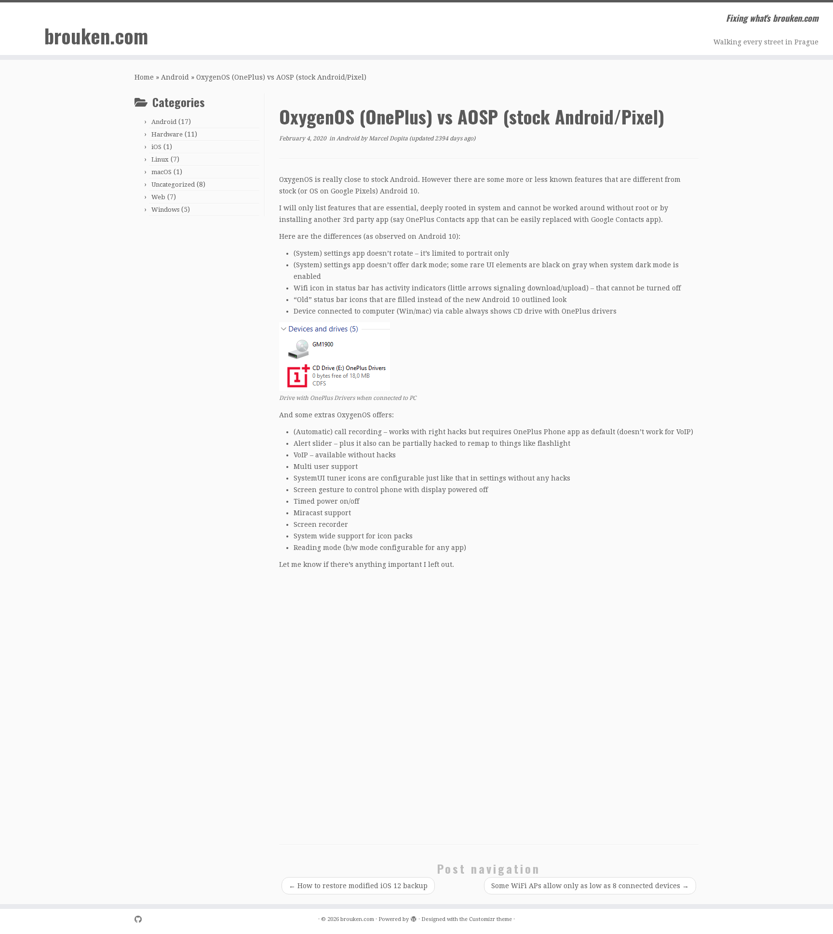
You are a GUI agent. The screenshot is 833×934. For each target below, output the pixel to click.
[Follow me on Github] (141, 920)
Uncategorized (173, 184)
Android (175, 77)
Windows (165, 209)
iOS (156, 147)
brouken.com (96, 35)
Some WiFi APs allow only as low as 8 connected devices (590, 886)
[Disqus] (489, 705)
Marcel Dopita (388, 138)
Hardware (167, 134)
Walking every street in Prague (766, 42)
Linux (160, 159)
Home (144, 77)
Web (158, 197)
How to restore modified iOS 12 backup (358, 886)
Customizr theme (490, 919)
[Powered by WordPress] (413, 917)
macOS (161, 172)
